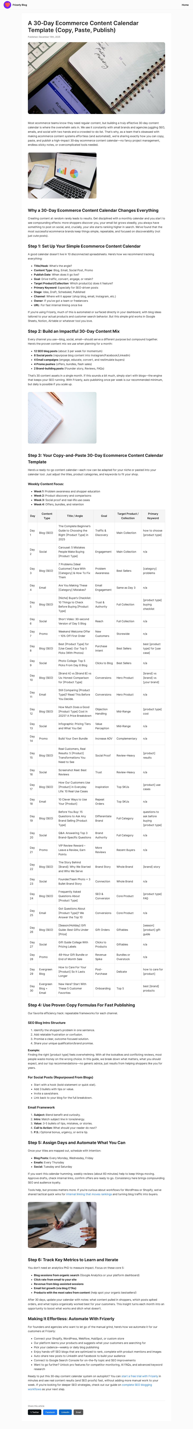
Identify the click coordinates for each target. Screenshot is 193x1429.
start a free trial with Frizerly (140, 1376)
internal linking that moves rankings (89, 1194)
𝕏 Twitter (34, 1412)
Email (78, 1412)
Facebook (50, 1412)
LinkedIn (65, 1412)
